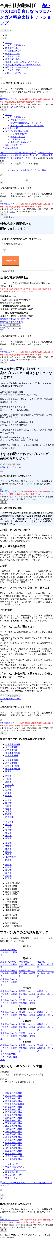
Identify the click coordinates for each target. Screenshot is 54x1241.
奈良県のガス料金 (13, 1140)
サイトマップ (11, 1178)
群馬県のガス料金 (13, 1112)
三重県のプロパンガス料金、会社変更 (27, 1036)
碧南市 (8, 782)
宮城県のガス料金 (13, 1093)
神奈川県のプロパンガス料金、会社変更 (27, 964)
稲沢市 (8, 803)
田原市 (8, 878)
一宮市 (8, 800)
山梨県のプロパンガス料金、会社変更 (8, 994)
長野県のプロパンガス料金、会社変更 (27, 994)
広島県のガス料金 (13, 1151)
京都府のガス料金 (13, 1134)
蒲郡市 (8, 824)
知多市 (8, 830)
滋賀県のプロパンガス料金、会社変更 (45, 1027)
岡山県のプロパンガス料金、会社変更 (27, 1015)
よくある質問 (11, 148)
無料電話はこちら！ (9, 99)
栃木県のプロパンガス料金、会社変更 (8, 982)
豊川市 (8, 849)
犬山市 (8, 806)
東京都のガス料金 (13, 1096)
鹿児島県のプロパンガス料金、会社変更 (8, 1057)
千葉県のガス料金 (13, 1098)
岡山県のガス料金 (13, 1145)
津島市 (8, 836)
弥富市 (8, 787)
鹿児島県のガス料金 (14, 1156)
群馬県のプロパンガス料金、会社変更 (45, 973)
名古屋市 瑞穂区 (12, 753)
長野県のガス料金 (13, 1148)
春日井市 (9, 822)
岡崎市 (8, 814)
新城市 (8, 870)
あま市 (8, 793)
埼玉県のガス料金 (13, 1101)
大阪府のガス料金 (13, 1131)
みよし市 (9, 784)
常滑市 (8, 843)
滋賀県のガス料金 (13, 1137)
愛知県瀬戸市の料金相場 (11, 322)
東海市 (8, 838)
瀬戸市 (8, 873)
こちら (12, 107)
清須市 (8, 860)
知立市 (8, 833)
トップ (8, 43)
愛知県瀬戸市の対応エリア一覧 (14, 319)
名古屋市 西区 (11, 747)
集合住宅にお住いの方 (15, 59)
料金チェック (11, 261)
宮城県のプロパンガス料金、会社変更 (8, 952)
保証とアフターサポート (16, 67)
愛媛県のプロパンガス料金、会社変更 (45, 1015)
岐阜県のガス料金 (13, 1126)
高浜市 (8, 876)
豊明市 (8, 846)
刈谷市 (8, 827)
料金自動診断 (11, 1172)
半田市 (8, 779)
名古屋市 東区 (11, 750)
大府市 (8, 811)
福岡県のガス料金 (13, 1129)
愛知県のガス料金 (13, 1120)
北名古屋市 (10, 857)
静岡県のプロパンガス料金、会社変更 (45, 994)
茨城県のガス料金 (13, 1107)
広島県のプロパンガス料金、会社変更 (8, 1015)
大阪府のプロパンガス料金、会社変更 (8, 1027)
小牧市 (8, 867)
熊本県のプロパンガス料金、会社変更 (45, 1048)
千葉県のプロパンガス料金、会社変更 (8, 973)
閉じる (3, 110)
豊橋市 (8, 854)
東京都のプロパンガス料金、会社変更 (8, 964)
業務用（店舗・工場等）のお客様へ (22, 62)
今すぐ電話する (13, 325)
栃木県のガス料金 (13, 1109)
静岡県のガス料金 (13, 1118)
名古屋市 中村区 (12, 744)
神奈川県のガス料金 (14, 1104)
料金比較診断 (11, 48)
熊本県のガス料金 (13, 1153)
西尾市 (8, 771)
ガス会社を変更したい (15, 45)
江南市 (8, 865)
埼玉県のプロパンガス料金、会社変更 (45, 964)
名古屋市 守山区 (12, 769)
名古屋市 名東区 (12, 766)
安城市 (8, 795)
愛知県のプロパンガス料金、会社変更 (8, 1003)
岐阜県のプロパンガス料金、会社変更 (27, 1003)
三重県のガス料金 (13, 1123)
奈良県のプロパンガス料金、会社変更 (8, 1036)
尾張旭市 (9, 817)
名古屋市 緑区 (11, 755)
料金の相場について (14, 1167)
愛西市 (8, 790)
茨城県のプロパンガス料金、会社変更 (27, 973)
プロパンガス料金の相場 (16, 131)
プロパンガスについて (15, 1169)
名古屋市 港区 (11, 760)
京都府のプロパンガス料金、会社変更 (27, 1027)
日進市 (8, 776)
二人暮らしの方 (12, 56)
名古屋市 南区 (11, 763)
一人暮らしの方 (12, 54)
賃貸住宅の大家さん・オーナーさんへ (23, 65)
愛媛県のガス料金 (13, 1142)
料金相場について (13, 51)
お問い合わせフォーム (15, 73)
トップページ (11, 1164)
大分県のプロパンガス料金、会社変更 (27, 1048)
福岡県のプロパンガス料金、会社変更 (8, 1048)
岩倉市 (8, 809)
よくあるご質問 (12, 70)
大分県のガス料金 (13, 1159)
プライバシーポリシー (15, 1175)
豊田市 (8, 851)
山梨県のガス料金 (13, 1115)
